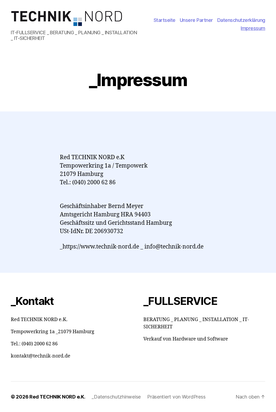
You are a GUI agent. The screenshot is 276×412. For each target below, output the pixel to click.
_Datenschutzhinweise (116, 397)
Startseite (164, 20)
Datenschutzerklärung (241, 20)
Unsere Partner (196, 20)
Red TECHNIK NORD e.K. (57, 397)
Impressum (253, 28)
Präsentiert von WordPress (176, 397)
